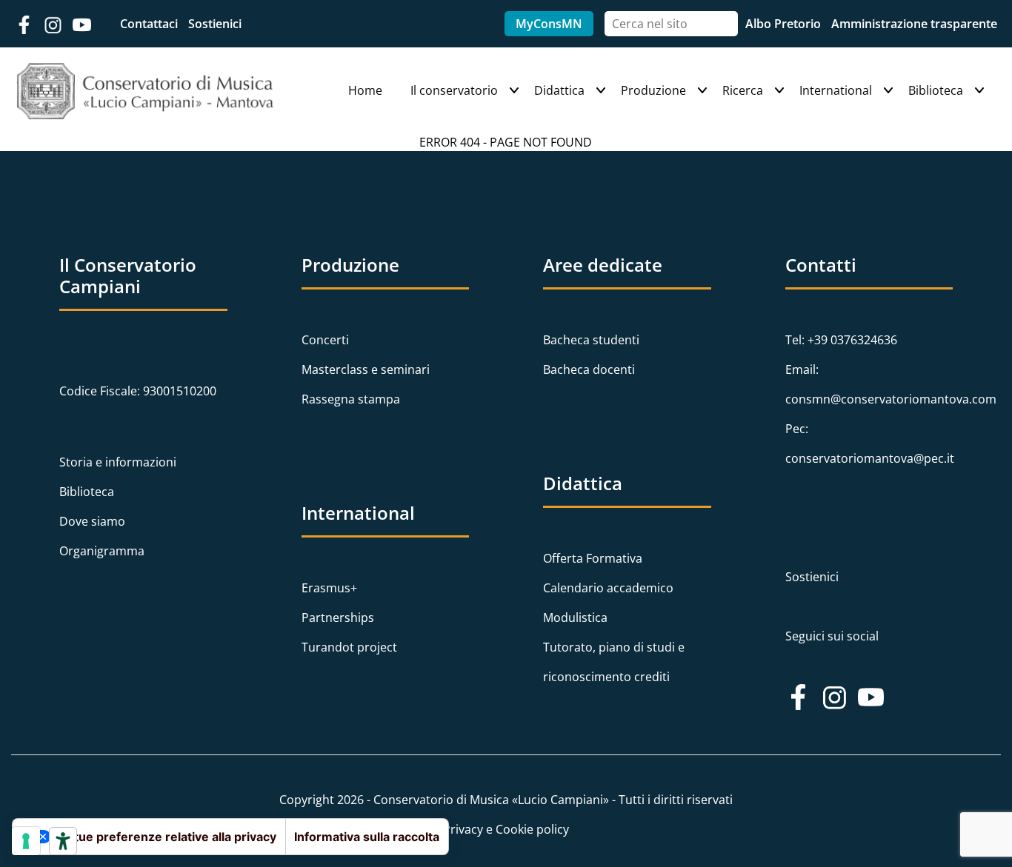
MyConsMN (549, 24)
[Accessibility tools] (63, 841)
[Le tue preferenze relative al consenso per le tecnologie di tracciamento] (26, 841)
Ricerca (742, 90)
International (835, 90)
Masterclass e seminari (366, 369)
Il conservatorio (454, 90)
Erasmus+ (329, 588)
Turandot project (349, 647)
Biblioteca (935, 90)
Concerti (325, 340)
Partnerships (338, 617)
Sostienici (215, 24)
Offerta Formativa (592, 558)
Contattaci (150, 24)
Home (365, 90)
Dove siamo (92, 521)
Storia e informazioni (117, 462)
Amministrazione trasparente (914, 24)
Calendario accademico (608, 588)
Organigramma (101, 551)
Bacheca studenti (591, 340)
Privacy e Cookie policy (506, 829)
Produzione (653, 90)
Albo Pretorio (784, 24)
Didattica (559, 90)
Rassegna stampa (351, 399)
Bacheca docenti (589, 369)
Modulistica (575, 617)
